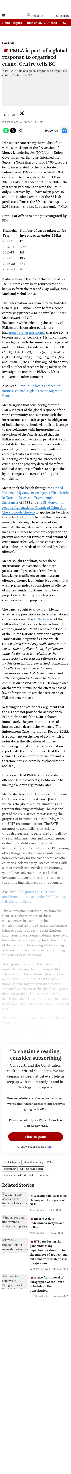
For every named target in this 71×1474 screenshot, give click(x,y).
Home (6, 23)
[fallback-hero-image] (15, 1199)
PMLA (50, 1162)
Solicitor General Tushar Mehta (20, 1175)
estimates (31, 979)
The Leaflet (9, 115)
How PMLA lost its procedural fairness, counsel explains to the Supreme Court (32, 391)
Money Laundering (33, 1162)
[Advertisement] (35, 6)
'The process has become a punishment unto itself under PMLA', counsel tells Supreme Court (34, 896)
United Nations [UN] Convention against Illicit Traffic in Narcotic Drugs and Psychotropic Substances (35, 495)
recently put (44, 998)
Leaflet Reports (12, 1162)
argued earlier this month (26, 332)
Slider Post (45, 1175)
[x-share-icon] (13, 132)
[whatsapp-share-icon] (6, 132)
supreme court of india (31, 1168)
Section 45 (46, 619)
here (14, 1032)
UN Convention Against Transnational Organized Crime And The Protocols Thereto (34, 507)
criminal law (10, 1168)
